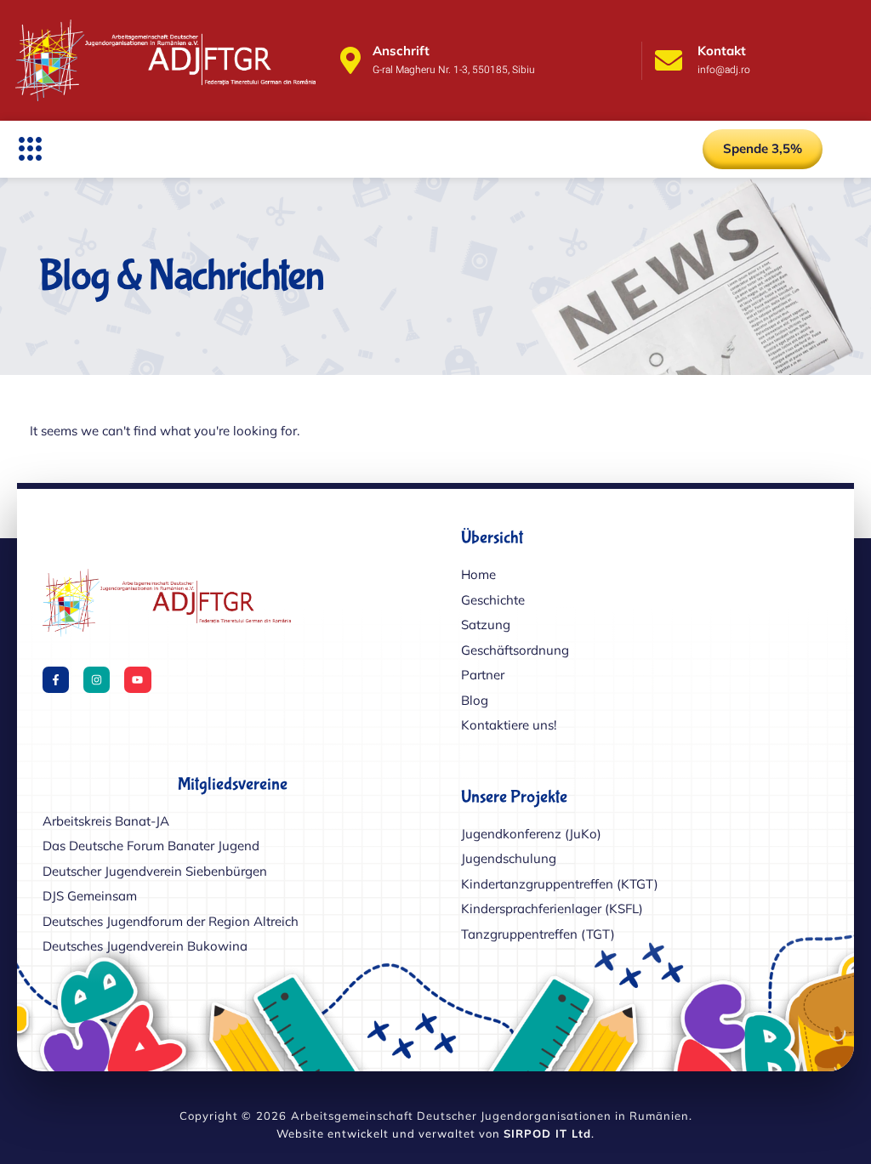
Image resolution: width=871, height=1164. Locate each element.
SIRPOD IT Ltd (547, 1133)
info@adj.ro (723, 69)
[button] (30, 149)
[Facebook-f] (56, 680)
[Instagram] (96, 680)
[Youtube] (137, 680)
